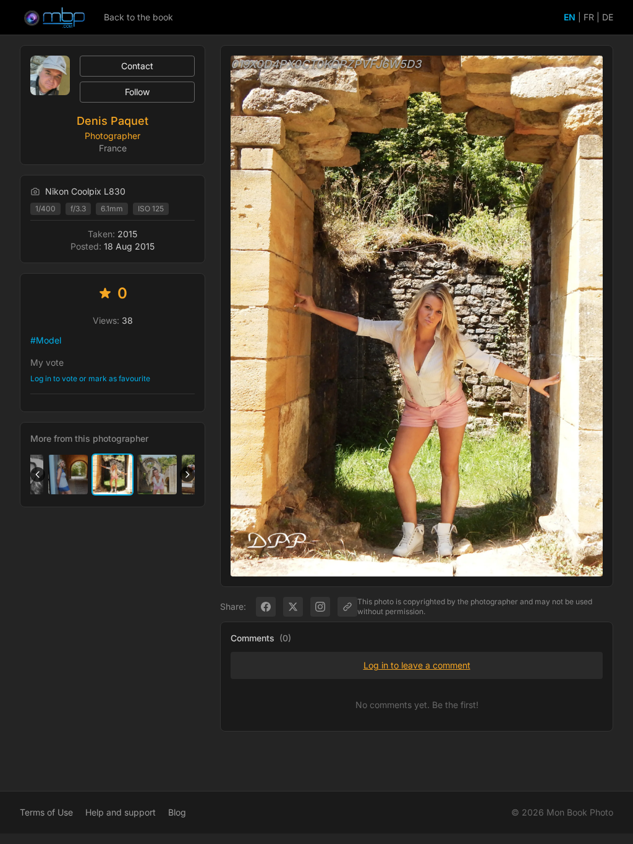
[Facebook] (266, 607)
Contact (137, 66)
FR (589, 17)
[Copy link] (347, 607)
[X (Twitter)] (293, 607)
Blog (177, 812)
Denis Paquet (112, 120)
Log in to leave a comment (416, 665)
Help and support (120, 812)
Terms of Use (46, 812)
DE (607, 17)
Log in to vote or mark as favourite (90, 378)
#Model (45, 340)
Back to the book (138, 17)
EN (570, 17)
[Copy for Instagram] (320, 607)
